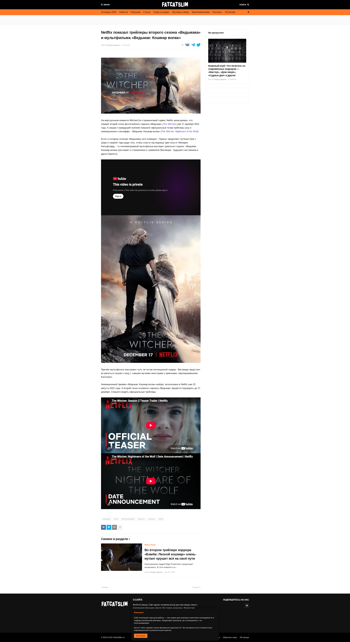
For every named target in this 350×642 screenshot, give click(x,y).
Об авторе (230, 12)
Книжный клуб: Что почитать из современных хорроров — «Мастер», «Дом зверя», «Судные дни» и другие (226, 70)
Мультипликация (128, 519)
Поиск (242, 5)
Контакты (217, 12)
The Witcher (169, 124)
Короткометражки (201, 12)
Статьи (146, 12)
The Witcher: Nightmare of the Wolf (179, 131)
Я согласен (140, 636)
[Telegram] (193, 45)
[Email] (114, 527)
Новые (105, 587)
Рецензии (135, 12)
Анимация (106, 519)
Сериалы (151, 519)
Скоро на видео (161, 12)
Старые (195, 587)
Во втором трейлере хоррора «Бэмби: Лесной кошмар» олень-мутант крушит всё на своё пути (170, 554)
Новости (123, 12)
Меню (107, 5)
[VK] (187, 45)
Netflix (161, 519)
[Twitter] (198, 45)
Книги (116, 519)
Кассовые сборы (180, 12)
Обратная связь (230, 637)
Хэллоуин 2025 (108, 12)
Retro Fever (150, 545)
